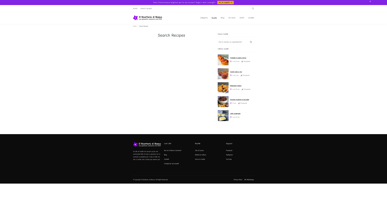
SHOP (242, 18)
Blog (222, 18)
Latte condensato (235, 113)
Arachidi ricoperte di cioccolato (239, 100)
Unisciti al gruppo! (146, 8)
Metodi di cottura (200, 155)
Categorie (204, 18)
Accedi (135, 8)
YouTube (229, 159)
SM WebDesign (249, 180)
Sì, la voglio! (224, 2)
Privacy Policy (238, 180)
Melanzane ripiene (235, 86)
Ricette (214, 18)
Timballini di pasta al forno (238, 58)
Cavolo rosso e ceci (236, 72)
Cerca (251, 42)
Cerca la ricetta (200, 159)
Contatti (251, 18)
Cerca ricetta (223, 34)
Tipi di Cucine (199, 150)
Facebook (229, 150)
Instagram (229, 155)
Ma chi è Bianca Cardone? (173, 150)
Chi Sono (232, 18)
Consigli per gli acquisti (171, 164)
